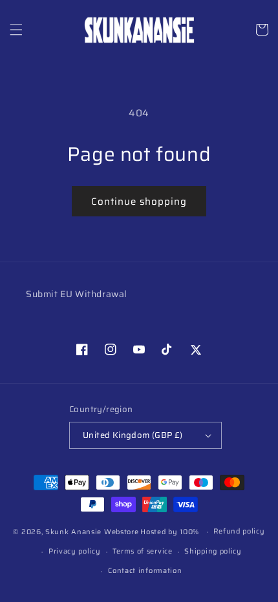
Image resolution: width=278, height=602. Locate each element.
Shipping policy (213, 551)
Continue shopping (139, 201)
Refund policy (238, 531)
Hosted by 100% (169, 531)
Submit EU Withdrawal (76, 294)
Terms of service (142, 551)
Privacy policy (74, 551)
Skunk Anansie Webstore (91, 531)
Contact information (145, 570)
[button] (16, 30)
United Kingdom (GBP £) (133, 435)
